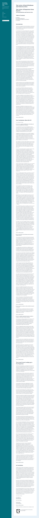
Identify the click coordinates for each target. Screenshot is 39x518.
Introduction (18, 17)
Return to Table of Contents (19, 117)
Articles (3, 12)
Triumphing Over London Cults (5, 4)
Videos (3, 14)
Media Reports (3, 13)
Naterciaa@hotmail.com (18, 503)
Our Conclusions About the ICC (20, 18)
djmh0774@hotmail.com (18, 498)
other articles (24, 509)
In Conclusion (18, 20)
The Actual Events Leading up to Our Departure (22, 19)
